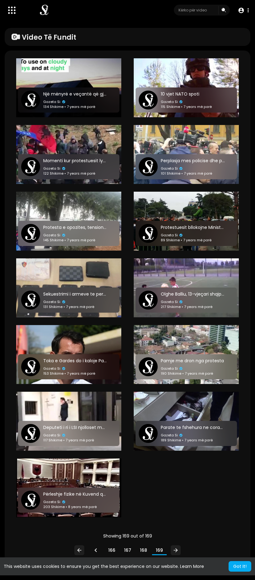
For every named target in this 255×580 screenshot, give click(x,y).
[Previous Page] (95, 550)
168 (143, 550)
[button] (243, 10)
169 (159, 550)
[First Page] (79, 550)
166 (111, 550)
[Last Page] (176, 550)
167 (127, 550)
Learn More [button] (192, 566)
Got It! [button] (240, 566)
